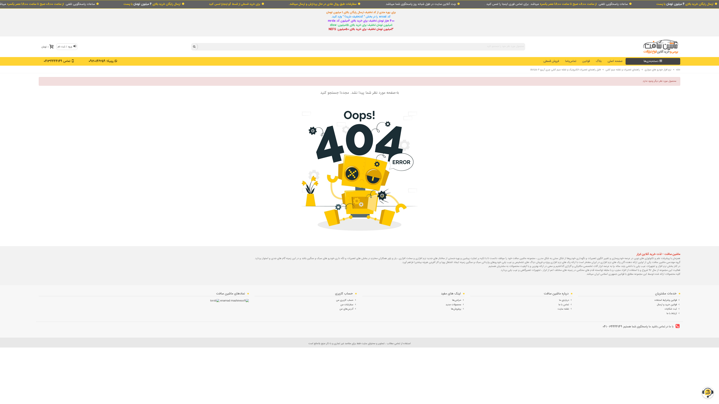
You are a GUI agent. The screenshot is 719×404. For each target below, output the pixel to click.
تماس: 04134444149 (57, 61)
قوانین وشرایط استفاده (666, 300)
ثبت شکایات (671, 309)
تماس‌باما (570, 61)
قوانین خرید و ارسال (667, 305)
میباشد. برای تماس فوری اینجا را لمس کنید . (540, 4)
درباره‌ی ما (564, 300)
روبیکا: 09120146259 (101, 61)
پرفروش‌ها (456, 309)
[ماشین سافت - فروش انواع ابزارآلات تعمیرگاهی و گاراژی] (659, 47)
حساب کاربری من (344, 300)
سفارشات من (346, 305)
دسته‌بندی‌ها (651, 61)
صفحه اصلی (615, 61)
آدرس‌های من (346, 309)
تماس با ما (564, 305)
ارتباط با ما (672, 313)
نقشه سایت (563, 309)
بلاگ (599, 61)
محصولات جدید (453, 305)
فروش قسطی (551, 61)
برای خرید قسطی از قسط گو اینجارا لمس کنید (234, 4)
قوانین (586, 61)
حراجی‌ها (456, 300)
